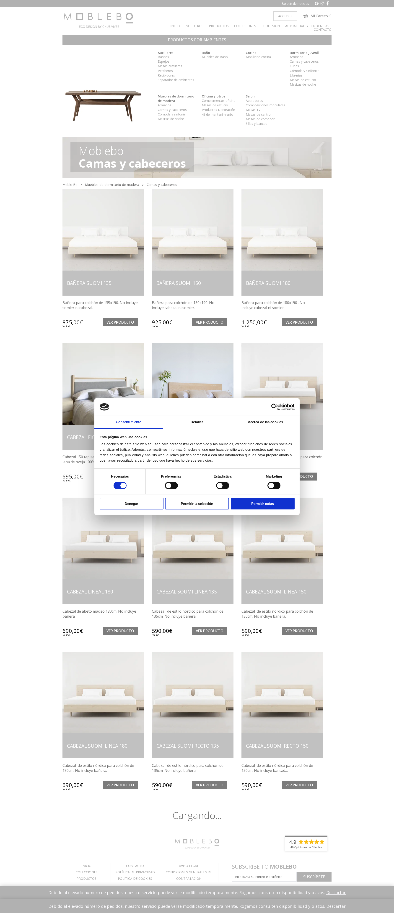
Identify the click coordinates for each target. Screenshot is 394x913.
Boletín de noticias (295, 3)
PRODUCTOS (219, 26)
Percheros (165, 71)
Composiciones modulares (265, 105)
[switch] (171, 485)
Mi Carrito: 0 (321, 15)
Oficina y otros (213, 96)
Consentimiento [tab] (128, 422)
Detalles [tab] (197, 422)
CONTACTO (323, 29)
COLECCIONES (245, 26)
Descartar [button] (336, 892)
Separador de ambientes (176, 80)
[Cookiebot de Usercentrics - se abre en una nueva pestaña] (275, 407)
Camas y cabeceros (304, 61)
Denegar (131, 504)
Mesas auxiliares (170, 66)
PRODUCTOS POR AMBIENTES (197, 39)
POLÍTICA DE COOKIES (135, 878)
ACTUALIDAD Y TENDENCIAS (307, 26)
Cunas (294, 66)
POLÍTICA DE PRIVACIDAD (135, 872)
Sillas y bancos (256, 123)
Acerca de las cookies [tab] (265, 422)
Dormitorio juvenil (304, 53)
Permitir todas (262, 504)
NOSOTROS (194, 26)
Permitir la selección (197, 504)
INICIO (175, 26)
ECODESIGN (271, 26)
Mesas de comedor (260, 119)
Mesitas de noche (303, 84)
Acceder (285, 16)
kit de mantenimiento (217, 114)
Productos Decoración (218, 109)
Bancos (163, 57)
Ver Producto (120, 322)
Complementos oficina (218, 100)
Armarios (296, 57)
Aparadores (254, 100)
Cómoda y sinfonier (304, 71)
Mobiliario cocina (258, 57)
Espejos (163, 61)
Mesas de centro (258, 114)
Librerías (296, 75)
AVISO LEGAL (189, 866)
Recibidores (166, 75)
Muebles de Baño (215, 57)
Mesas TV (253, 109)
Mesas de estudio (303, 80)
